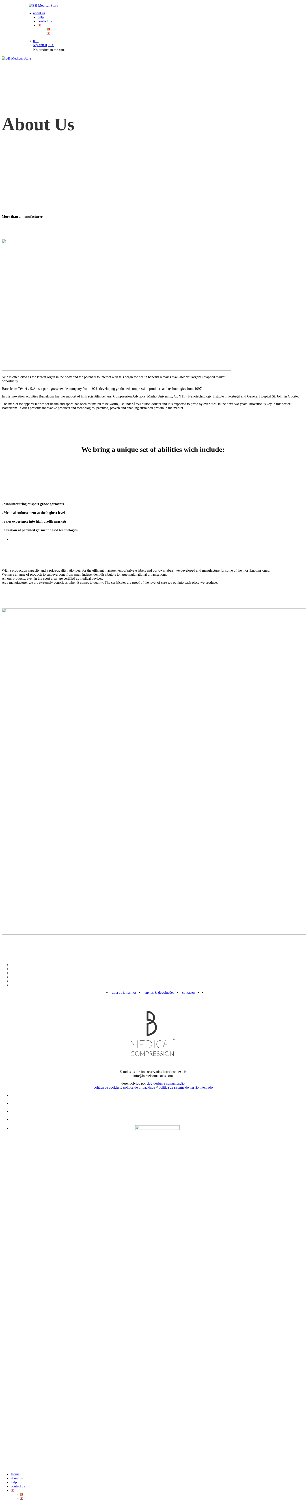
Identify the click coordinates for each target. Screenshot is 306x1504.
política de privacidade (139, 1087)
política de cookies (106, 1087)
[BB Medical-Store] (153, 6)
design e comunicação (166, 1083)
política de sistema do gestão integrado (186, 1087)
